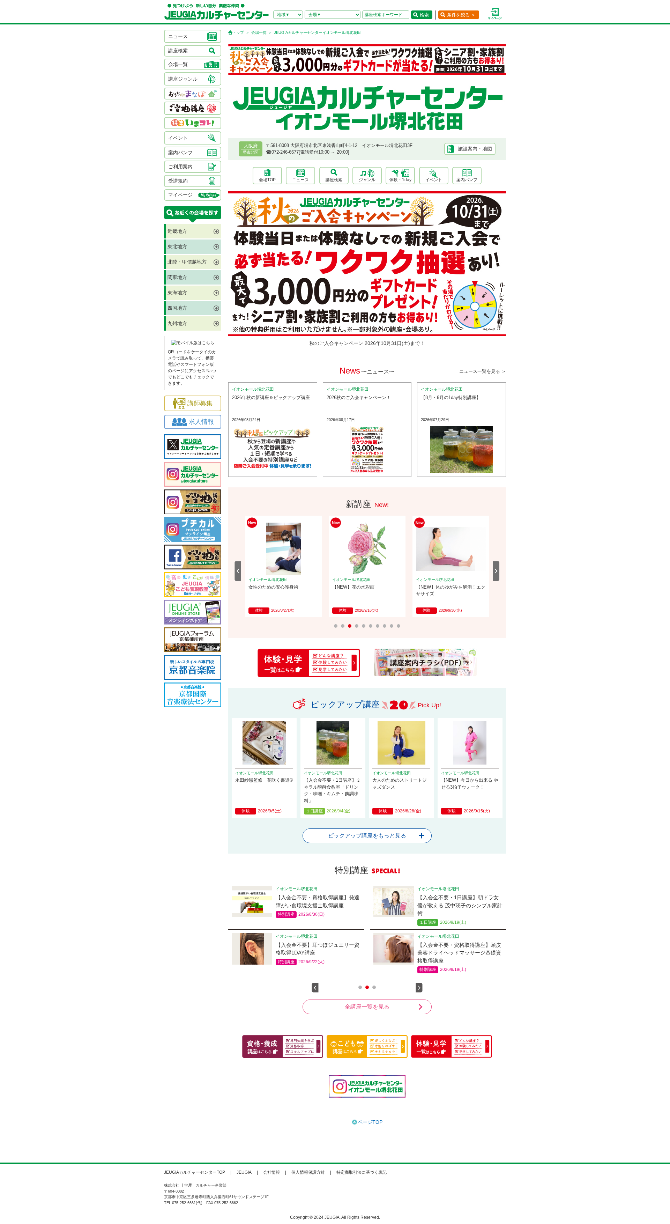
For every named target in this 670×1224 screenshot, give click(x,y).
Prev (237, 571)
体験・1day (400, 179)
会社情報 (271, 1172)
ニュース (300, 179)
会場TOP (267, 179)
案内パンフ (466, 179)
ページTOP (370, 1122)
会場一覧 (259, 32)
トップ (238, 32)
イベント (433, 179)
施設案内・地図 (475, 149)
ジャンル (367, 179)
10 (398, 626)
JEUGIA (244, 1172)
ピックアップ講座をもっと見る (367, 836)
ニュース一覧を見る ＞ (482, 371)
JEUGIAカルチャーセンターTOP (194, 1172)
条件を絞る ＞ (461, 14)
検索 (424, 14)
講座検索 (334, 179)
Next (496, 571)
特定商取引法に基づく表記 (361, 1172)
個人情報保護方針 (308, 1172)
